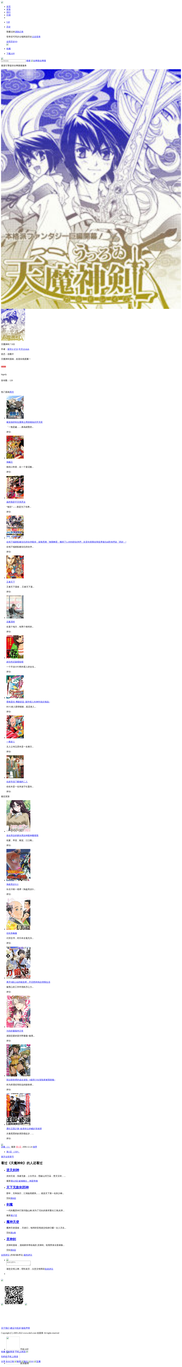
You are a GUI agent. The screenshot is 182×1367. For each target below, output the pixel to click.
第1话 (19, 1147)
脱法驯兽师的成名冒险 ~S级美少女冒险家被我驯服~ (30, 1080)
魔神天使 (12, 1221)
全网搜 (43, 61)
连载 (6, 1147)
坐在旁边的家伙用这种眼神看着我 (22, 835)
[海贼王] (15, 458)
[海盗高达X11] (18, 880)
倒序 (35, 1147)
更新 (8, 9)
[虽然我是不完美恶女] (15, 498)
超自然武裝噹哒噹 (14, 662)
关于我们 (5, 1328)
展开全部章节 (7, 1157)
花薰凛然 (10, 622)
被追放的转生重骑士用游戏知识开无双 (24, 422)
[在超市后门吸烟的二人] (15, 777)
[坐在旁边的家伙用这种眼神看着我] (18, 831)
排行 (8, 12)
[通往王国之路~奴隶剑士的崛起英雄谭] (18, 1124)
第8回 (13, 1198)
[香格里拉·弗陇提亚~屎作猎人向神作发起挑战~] (15, 698)
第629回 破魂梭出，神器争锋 (24, 1181)
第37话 (14, 1215)
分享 (3, 1361)
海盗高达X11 (12, 884)
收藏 (3, 1351)
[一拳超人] (15, 737)
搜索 (28, 61)
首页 (8, 6)
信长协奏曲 (11, 933)
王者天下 (10, 582)
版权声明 (25, 1328)
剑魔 (9, 1204)
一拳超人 (10, 742)
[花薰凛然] (15, 618)
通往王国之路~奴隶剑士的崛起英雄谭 (24, 1128)
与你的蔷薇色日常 (14, 1031)
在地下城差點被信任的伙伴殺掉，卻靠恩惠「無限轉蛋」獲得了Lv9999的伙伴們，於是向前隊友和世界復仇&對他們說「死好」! (66, 542)
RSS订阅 (10, 1361)
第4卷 (13, 1233)
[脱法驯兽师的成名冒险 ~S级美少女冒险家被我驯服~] (18, 1076)
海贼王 (9, 462)
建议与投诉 (15, 1328)
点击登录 (36, 37)
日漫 (8, 15)
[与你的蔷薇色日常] (18, 1027)
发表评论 (49, 1269)
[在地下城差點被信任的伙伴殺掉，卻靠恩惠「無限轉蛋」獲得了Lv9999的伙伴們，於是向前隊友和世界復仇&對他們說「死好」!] (15, 538)
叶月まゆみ (24, 349)
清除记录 (19, 32)
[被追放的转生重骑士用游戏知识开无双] (15, 418)
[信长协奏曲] (18, 929)
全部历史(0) (11, 41)
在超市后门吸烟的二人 (17, 782)
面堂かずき (12, 349)
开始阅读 (10, 1351)
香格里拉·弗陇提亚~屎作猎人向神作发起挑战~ (28, 702)
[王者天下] (15, 578)
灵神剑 (11, 1239)
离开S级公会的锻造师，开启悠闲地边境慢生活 (28, 982)
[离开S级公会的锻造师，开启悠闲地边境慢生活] (18, 978)
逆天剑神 (12, 1170)
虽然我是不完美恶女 (16, 502)
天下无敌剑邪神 (17, 1187)
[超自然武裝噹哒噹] (14, 658)
